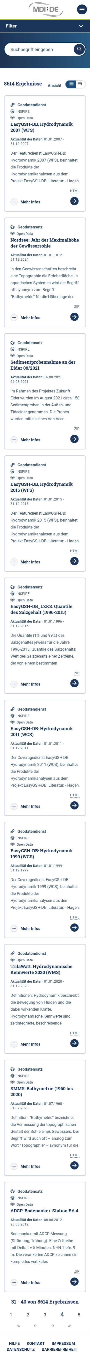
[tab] (45, 26)
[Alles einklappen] (70, 84)
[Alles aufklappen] (81, 84)
